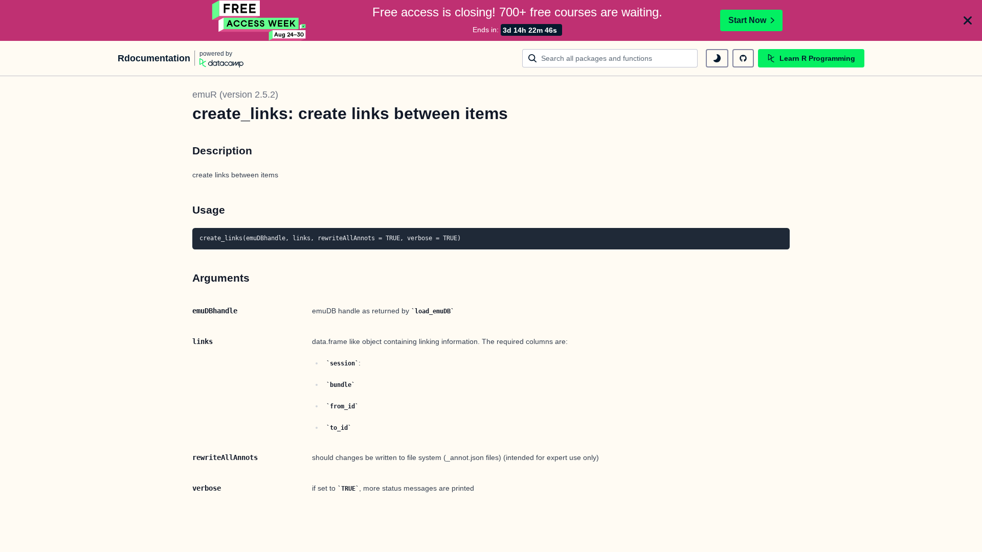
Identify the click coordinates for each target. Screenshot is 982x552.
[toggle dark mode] (717, 58)
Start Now (747, 20)
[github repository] (743, 58)
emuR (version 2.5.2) (235, 94)
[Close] (967, 20)
